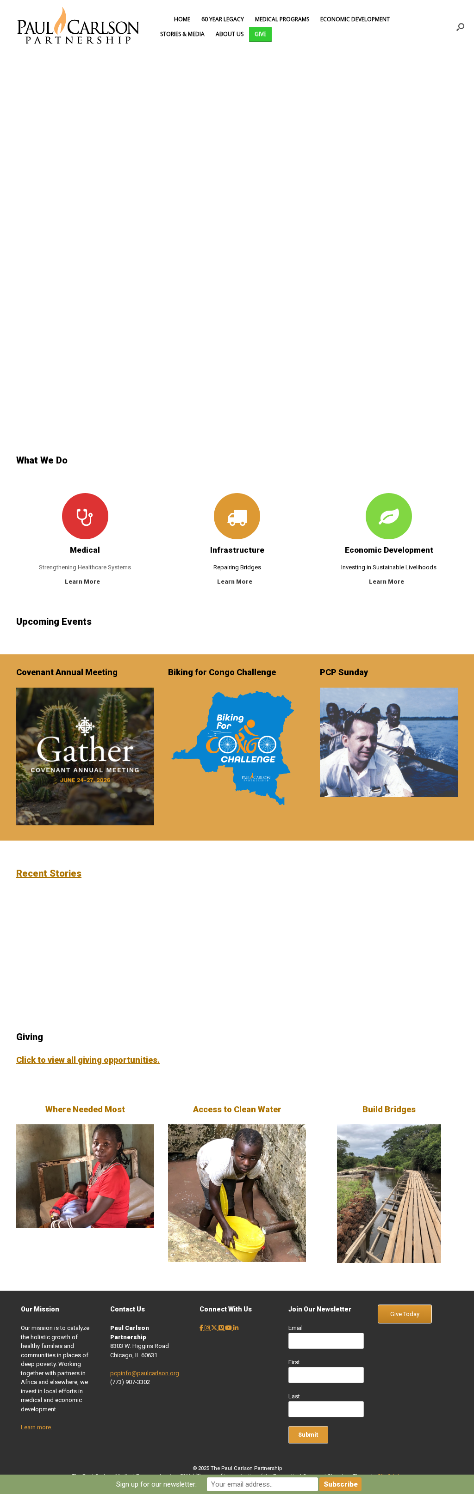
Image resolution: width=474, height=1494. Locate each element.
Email (295, 1327)
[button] (460, 26)
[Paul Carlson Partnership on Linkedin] (235, 1327)
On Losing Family (299, 986)
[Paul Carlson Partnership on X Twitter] (214, 1327)
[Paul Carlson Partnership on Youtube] (229, 1327)
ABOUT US (229, 34)
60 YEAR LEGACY (222, 19)
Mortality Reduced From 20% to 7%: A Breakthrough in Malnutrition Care (72, 927)
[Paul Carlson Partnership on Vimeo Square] (221, 1327)
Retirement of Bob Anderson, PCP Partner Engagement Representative (186, 997)
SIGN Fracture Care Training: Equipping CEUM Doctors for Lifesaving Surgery (186, 927)
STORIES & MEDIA (182, 34)
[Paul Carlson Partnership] (78, 27)
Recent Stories (48, 873)
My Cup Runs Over (299, 943)
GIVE (260, 34)
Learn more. (36, 1427)
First (294, 1362)
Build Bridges (389, 1109)
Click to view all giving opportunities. (88, 1060)
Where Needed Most (85, 1109)
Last (294, 1396)
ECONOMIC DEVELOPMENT (355, 19)
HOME (182, 19)
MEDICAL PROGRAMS (282, 19)
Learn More (83, 581)
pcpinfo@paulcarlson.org (144, 1373)
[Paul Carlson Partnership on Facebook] (202, 1327)
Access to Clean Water (237, 1109)
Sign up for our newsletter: (156, 1484)
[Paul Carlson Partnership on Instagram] (208, 1327)
